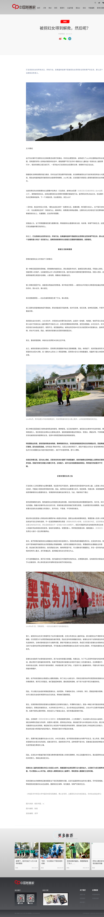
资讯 (55, 8)
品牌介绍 (82, 894)
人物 (44, 8)
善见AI (78, 8)
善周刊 (62, 8)
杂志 (84, 8)
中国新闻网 (95, 898)
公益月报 (70, 8)
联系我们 (82, 902)
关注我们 (17, 890)
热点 (50, 8)
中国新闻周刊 (96, 894)
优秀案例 (82, 898)
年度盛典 (91, 8)
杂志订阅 (45, 890)
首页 (38, 8)
